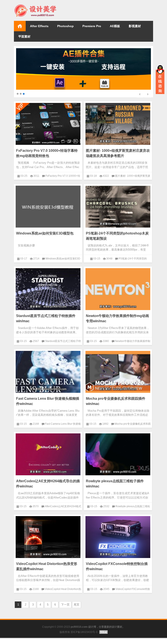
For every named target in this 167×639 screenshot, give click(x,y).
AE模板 (115, 26)
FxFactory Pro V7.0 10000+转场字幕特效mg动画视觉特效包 (47, 154)
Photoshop (65, 26)
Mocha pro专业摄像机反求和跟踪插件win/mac (115, 402)
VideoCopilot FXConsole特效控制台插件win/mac (117, 567)
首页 (20, 26)
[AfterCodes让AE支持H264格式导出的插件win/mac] (48, 455)
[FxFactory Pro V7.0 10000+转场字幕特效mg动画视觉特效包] (48, 125)
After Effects (39, 26)
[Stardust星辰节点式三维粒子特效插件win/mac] (48, 290)
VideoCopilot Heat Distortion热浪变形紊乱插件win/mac (46, 567)
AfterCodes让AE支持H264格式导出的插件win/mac (48, 485)
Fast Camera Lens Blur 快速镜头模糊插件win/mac (47, 402)
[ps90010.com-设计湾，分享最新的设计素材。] (35, 5)
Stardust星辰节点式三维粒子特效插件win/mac (45, 319)
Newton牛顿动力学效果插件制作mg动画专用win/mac (117, 319)
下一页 (65, 606)
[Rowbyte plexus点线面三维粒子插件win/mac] (118, 455)
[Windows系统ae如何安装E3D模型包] (48, 207)
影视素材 (135, 26)
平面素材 (24, 36)
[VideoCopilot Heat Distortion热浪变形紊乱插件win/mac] (48, 538)
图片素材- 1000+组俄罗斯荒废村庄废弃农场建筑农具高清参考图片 (118, 154)
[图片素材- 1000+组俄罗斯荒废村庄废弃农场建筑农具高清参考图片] (118, 125)
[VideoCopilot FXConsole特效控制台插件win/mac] (118, 538)
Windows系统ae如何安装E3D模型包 (44, 234)
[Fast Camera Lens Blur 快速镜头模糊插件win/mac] (48, 373)
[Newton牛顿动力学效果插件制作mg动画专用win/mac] (118, 290)
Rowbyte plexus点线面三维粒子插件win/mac (115, 485)
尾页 (76, 606)
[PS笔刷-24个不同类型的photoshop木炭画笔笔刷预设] (118, 207)
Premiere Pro (91, 26)
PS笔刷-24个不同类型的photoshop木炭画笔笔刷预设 (117, 237)
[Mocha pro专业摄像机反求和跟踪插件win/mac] (118, 373)
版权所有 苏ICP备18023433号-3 (78, 633)
